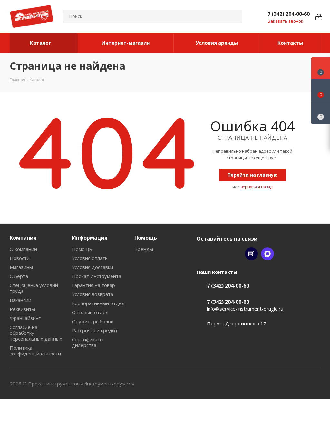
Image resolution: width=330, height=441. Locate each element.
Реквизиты (22, 309)
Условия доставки (92, 267)
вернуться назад (256, 187)
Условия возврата (92, 294)
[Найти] (234, 16)
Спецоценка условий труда (34, 288)
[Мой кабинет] (318, 16)
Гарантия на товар (93, 285)
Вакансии (20, 300)
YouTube (235, 253)
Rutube (251, 253)
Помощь (82, 249)
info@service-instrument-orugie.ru (245, 308)
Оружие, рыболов (92, 321)
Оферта (19, 276)
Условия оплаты (90, 258)
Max (267, 253)
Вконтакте (203, 253)
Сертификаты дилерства (87, 342)
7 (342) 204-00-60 (288, 13)
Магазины (21, 267)
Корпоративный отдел (98, 303)
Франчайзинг (25, 318)
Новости (20, 258)
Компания (23, 237)
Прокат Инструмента (96, 276)
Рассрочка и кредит (95, 330)
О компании (23, 249)
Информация (90, 237)
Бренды (143, 249)
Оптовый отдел (90, 312)
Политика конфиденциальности (35, 350)
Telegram (219, 253)
